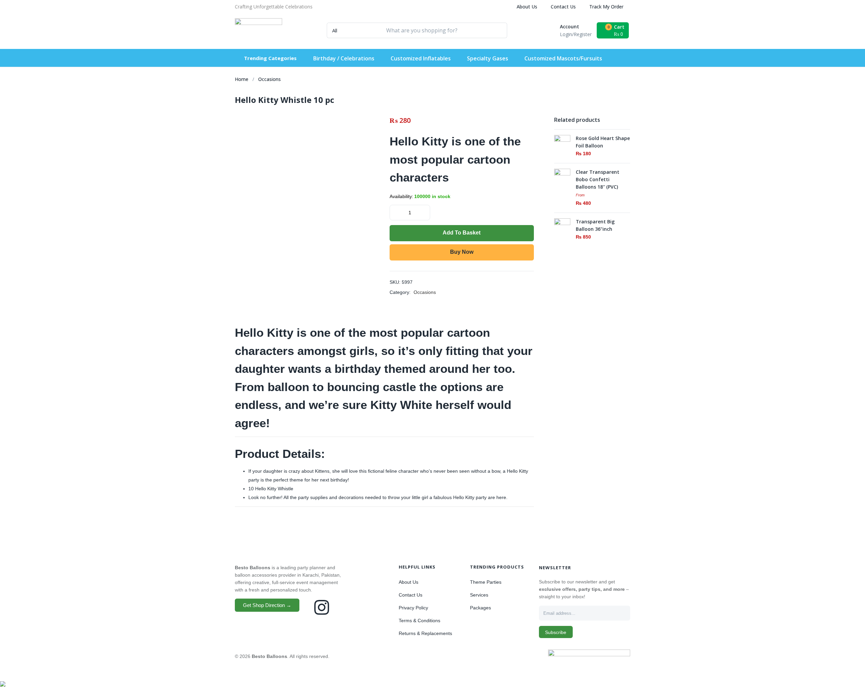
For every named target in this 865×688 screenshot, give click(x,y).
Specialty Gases (487, 58)
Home (241, 79)
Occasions (269, 79)
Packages (480, 607)
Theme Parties (485, 582)
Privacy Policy (413, 607)
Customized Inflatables (421, 58)
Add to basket (461, 233)
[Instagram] (321, 607)
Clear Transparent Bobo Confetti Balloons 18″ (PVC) (597, 179)
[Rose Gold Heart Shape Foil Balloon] (562, 142)
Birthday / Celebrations (343, 58)
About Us (527, 6)
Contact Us (563, 6)
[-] (395, 212)
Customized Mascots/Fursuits (563, 58)
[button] (274, 6)
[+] (424, 212)
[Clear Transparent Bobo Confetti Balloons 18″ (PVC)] (562, 176)
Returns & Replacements (425, 633)
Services (479, 595)
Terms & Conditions (419, 620)
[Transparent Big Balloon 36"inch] (562, 226)
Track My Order (606, 6)
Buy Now (461, 252)
